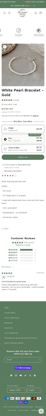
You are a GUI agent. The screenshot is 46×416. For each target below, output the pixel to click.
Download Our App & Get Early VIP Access (20, 338)
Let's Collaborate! (11, 333)
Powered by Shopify (27, 407)
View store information (12, 171)
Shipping (4, 111)
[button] (4, 12)
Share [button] (6, 228)
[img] (7, 273)
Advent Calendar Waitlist (13, 343)
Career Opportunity (11, 318)
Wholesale (8, 323)
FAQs (6, 308)
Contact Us (8, 328)
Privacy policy (12, 410)
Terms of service (24, 410)
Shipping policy (36, 410)
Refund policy (39, 407)
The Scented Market (14, 407)
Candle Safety (9, 313)
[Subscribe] (39, 359)
